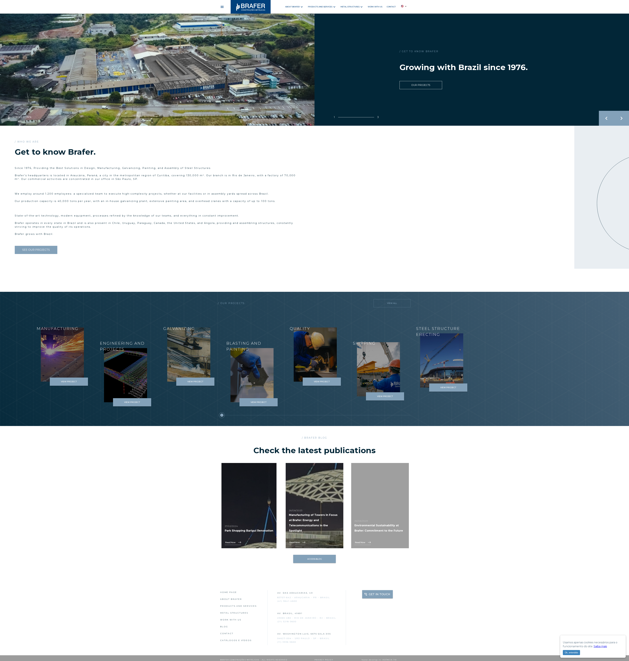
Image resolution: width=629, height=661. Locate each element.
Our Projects (420, 85)
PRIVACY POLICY (323, 660)
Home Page (228, 592)
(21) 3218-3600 (286, 621)
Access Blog (314, 559)
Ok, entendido (571, 652)
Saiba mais (600, 646)
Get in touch (379, 594)
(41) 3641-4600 (287, 601)
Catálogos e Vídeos (235, 640)
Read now (230, 542)
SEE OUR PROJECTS (36, 249)
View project (69, 381)
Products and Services (320, 7)
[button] (404, 6)
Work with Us (375, 7)
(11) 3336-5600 (286, 642)
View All (392, 303)
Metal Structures (350, 7)
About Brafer (292, 7)
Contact (391, 7)
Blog (224, 626)
